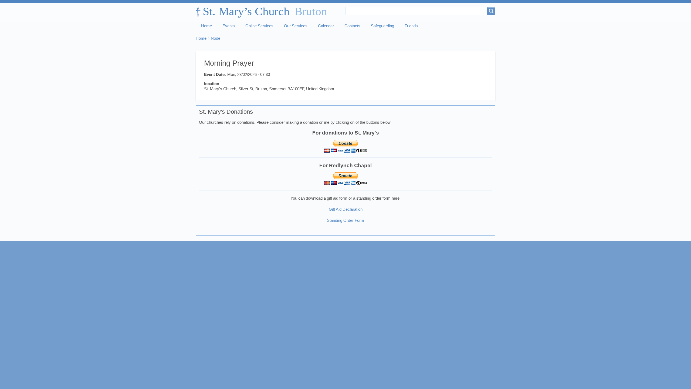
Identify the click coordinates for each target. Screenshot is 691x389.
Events (228, 26)
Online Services (259, 26)
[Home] (264, 12)
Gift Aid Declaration (346, 209)
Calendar (326, 26)
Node (215, 38)
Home (206, 26)
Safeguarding (382, 26)
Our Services (295, 26)
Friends (411, 26)
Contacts (352, 26)
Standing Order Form (345, 220)
